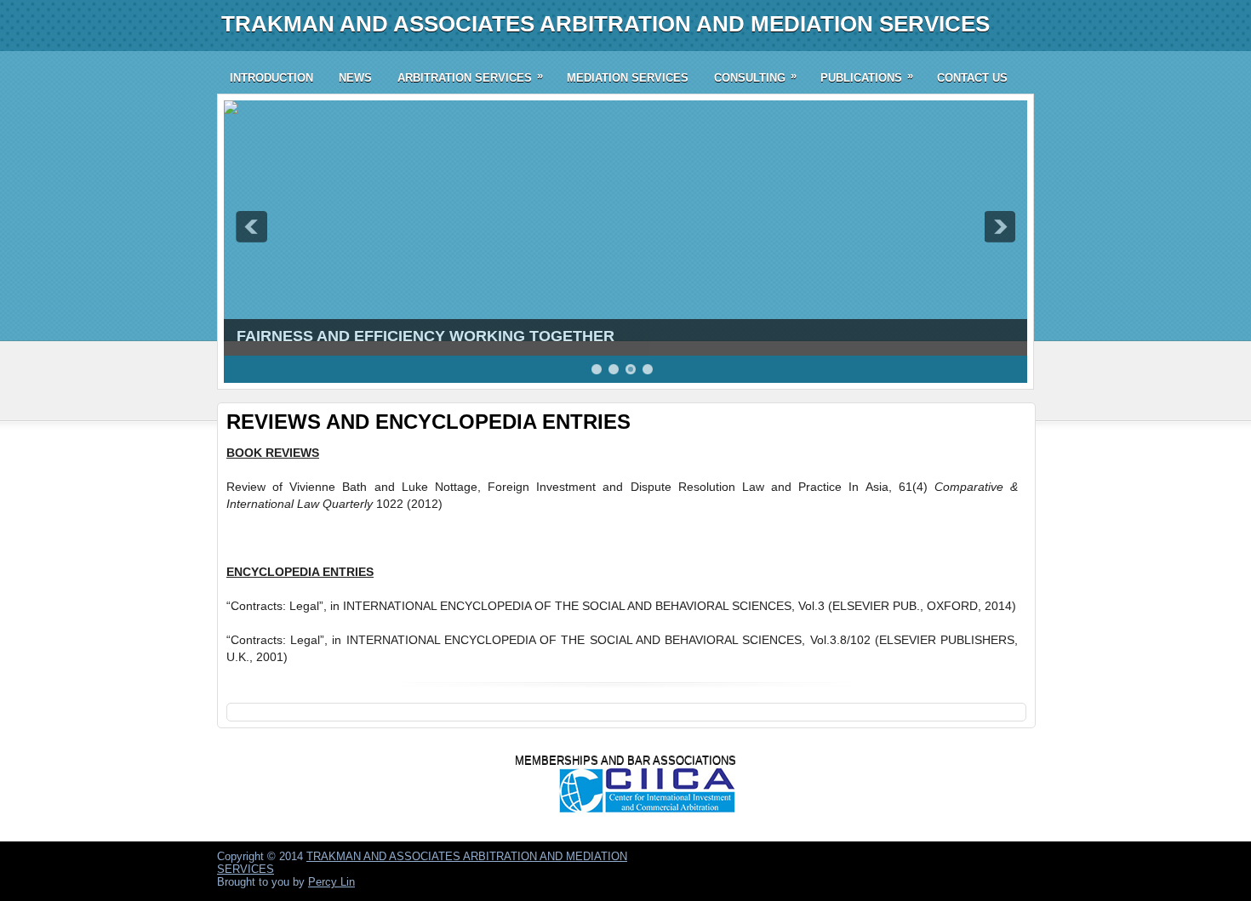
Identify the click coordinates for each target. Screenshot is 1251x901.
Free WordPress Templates (975, 865)
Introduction (271, 77)
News (355, 77)
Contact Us (972, 77)
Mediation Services (627, 77)
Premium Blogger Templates (976, 855)
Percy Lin (331, 881)
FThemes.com (771, 855)
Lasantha (891, 855)
